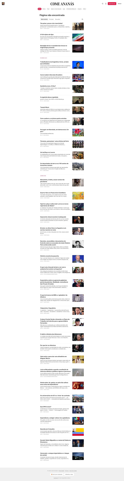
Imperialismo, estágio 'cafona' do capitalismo (55, 418)
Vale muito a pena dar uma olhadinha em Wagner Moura (53, 357)
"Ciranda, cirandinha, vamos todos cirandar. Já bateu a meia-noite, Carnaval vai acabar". (55, 88)
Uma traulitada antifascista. (47, 133)
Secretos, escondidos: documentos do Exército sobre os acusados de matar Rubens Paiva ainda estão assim (55, 243)
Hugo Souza (46, 28)
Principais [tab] (51, 19)
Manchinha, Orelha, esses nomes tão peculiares (52, 180)
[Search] (102, 3)
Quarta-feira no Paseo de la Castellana (53, 193)
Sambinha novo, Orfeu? (48, 86)
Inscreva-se (112, 3)
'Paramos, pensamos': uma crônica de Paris (54, 141)
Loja (64, 9)
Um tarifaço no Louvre (47, 152)
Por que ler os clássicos (48, 345)
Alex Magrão (47, 339)
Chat (48, 9)
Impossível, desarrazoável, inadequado (53, 217)
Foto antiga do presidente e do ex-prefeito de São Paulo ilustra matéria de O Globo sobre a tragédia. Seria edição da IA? (55, 271)
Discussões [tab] (57, 19)
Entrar (119, 3)
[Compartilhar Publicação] (105, 3)
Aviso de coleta (73, 470)
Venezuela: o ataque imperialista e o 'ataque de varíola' (54, 454)
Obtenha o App (69, 474)
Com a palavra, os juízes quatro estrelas (53, 118)
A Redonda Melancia (71, 9)
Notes (44, 9)
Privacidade (61, 470)
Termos (67, 470)
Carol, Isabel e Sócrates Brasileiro (51, 75)
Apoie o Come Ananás (56, 9)
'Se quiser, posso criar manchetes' (51, 23)
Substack (56, 478)
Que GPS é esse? (45, 407)
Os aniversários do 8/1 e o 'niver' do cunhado (55, 395)
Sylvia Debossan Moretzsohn (50, 274)
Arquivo (79, 9)
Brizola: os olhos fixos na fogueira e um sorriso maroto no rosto (53, 229)
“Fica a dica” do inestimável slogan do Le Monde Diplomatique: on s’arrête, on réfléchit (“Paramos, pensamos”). (52, 143)
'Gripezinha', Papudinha (48, 308)
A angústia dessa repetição (49, 97)
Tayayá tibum (44, 107)
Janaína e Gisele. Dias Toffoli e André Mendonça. (52, 99)
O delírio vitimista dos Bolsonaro (51, 334)
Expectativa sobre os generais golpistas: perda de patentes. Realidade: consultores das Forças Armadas (54, 282)
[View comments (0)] (51, 30)
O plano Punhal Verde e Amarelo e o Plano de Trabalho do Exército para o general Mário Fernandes (55, 321)
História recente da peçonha (49, 256)
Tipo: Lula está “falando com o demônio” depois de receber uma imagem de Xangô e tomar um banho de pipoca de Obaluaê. (54, 258)
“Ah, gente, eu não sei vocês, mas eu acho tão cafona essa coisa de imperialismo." (54, 420)
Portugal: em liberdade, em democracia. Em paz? (54, 130)
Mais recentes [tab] (44, 19)
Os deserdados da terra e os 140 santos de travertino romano (54, 164)
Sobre (84, 9)
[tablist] (50, 19)
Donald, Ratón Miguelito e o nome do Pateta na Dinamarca (55, 441)
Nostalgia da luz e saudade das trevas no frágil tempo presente (53, 46)
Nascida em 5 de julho (47, 429)
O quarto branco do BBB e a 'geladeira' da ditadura (53, 296)
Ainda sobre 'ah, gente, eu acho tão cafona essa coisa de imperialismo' (54, 383)
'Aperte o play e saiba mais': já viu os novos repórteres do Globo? (54, 205)
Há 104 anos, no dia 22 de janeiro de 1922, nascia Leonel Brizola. (54, 232)
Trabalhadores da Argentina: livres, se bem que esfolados (54, 63)
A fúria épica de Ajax (47, 34)
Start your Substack (57, 474)
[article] (62, 27)
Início (39, 9)
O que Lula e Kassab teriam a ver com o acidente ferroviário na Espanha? (53, 268)
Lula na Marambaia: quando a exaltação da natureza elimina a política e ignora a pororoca (55, 370)
